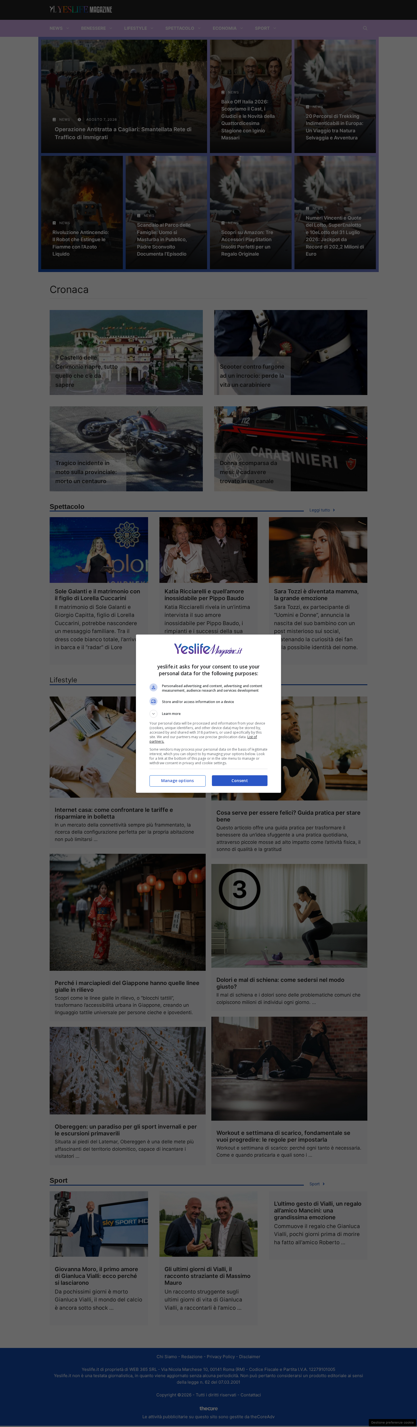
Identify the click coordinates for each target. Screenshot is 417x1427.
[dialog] (208, 713)
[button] (208, 714)
